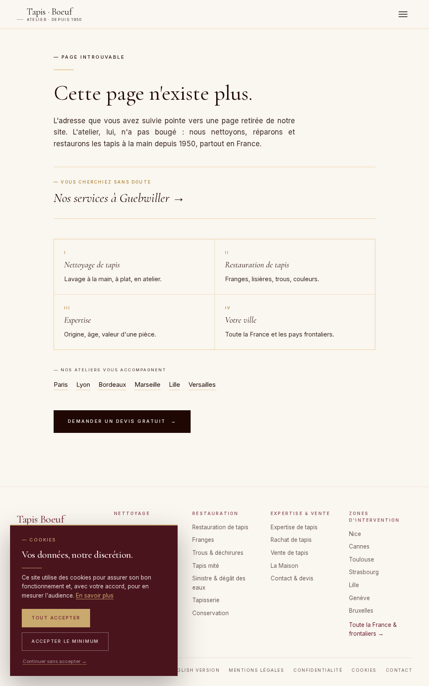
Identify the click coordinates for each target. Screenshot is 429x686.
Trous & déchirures (217, 552)
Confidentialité (317, 670)
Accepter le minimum (65, 641)
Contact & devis (292, 578)
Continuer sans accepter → (55, 661)
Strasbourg (364, 572)
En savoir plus (95, 595)
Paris (61, 384)
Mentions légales (256, 670)
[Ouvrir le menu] (403, 14)
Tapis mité (205, 565)
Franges (203, 539)
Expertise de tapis (294, 527)
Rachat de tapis (291, 539)
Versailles (202, 384)
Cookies (363, 670)
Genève (359, 598)
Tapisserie (206, 600)
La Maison (284, 565)
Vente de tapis (289, 552)
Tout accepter (55, 618)
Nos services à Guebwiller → (119, 198)
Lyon (83, 384)
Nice (355, 534)
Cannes (359, 546)
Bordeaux (112, 384)
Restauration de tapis (220, 527)
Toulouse (361, 559)
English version (195, 670)
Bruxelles (361, 610)
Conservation (210, 613)
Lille (174, 384)
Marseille (147, 384)
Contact (399, 670)
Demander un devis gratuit (122, 421)
